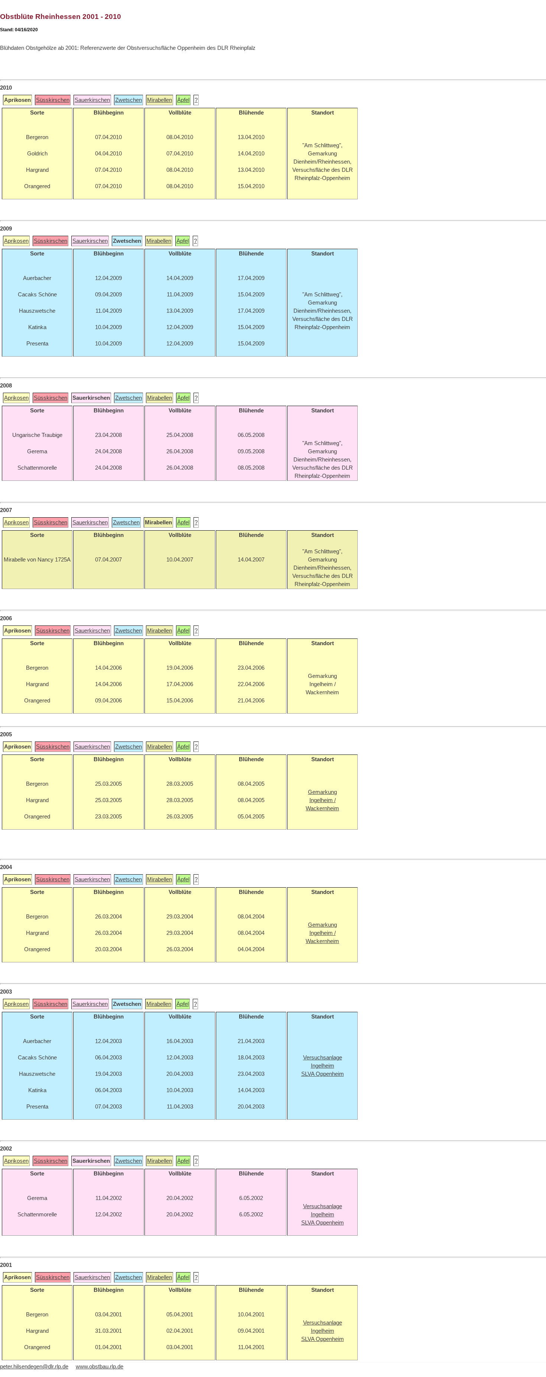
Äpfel (183, 100)
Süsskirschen (52, 100)
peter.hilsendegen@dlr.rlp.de (34, 1367)
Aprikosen (16, 241)
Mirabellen (159, 100)
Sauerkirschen (92, 100)
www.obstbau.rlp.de (99, 1367)
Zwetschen (128, 100)
